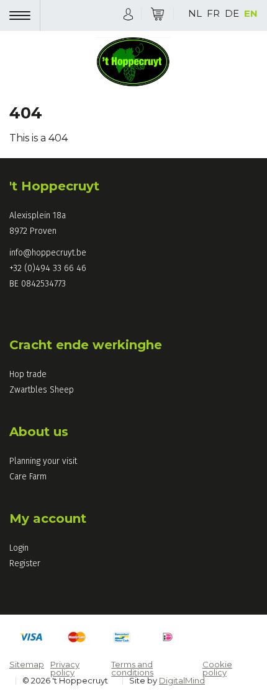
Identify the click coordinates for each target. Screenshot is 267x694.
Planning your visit (43, 461)
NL (195, 13)
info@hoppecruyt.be (47, 252)
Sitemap (26, 664)
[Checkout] (157, 13)
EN (251, 13)
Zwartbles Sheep (41, 390)
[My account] (128, 13)
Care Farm (28, 476)
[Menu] (24, 15)
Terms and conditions (132, 668)
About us (38, 431)
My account (47, 518)
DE (232, 13)
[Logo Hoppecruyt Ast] (133, 63)
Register (24, 563)
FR (213, 13)
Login (19, 548)
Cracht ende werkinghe (85, 344)
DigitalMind (182, 680)
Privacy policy (64, 668)
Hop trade (28, 374)
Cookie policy (217, 668)
